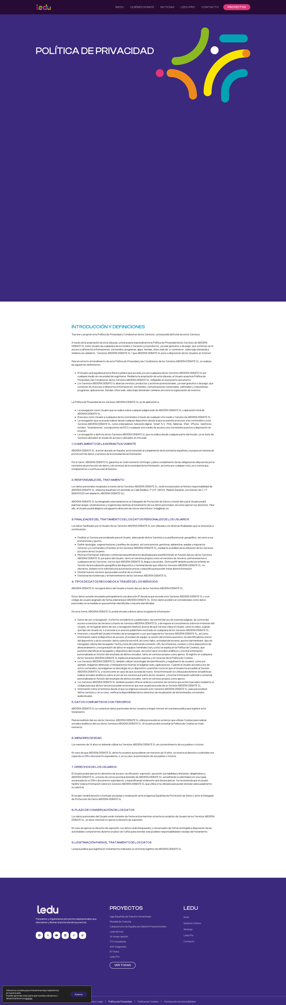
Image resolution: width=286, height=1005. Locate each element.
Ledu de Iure (116, 931)
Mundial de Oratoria (120, 921)
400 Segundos (118, 946)
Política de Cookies (148, 1001)
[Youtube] (56, 935)
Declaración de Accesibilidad (180, 1001)
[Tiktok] (82, 935)
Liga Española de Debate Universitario (130, 916)
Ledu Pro (188, 7)
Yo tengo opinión (119, 936)
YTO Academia (118, 941)
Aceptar (79, 994)
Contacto (210, 7)
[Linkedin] (65, 935)
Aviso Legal (96, 1001)
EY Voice (114, 951)
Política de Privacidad (120, 1001)
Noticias (167, 7)
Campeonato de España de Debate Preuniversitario (138, 926)
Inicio (119, 7)
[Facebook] (39, 935)
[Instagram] (73, 935)
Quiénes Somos (142, 7)
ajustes (28, 998)
